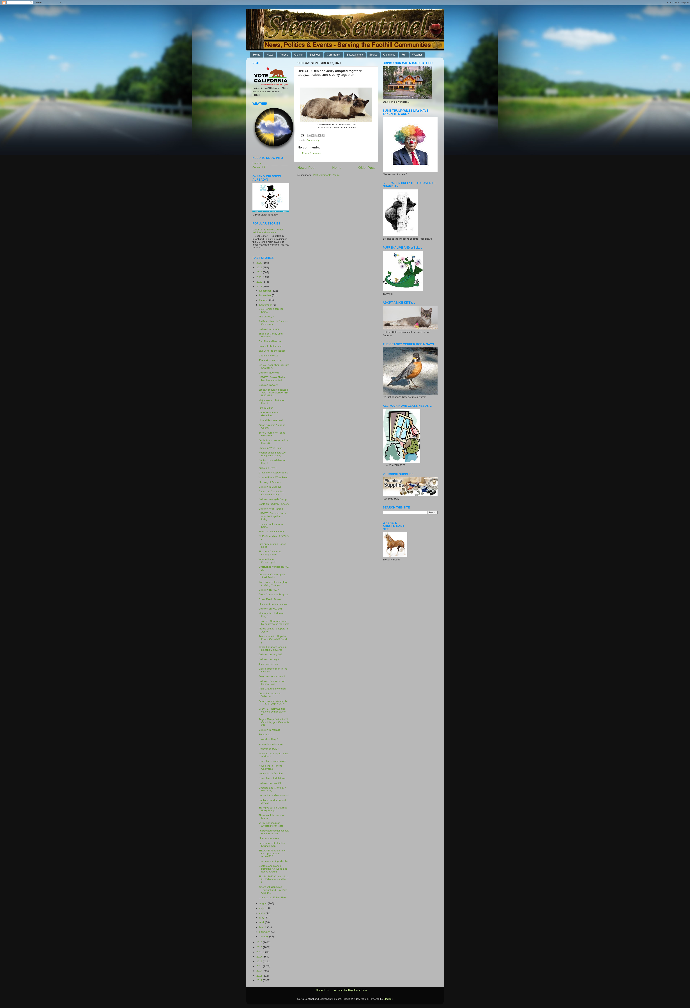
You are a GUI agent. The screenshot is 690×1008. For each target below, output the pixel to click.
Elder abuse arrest (269, 838)
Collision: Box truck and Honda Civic (272, 682)
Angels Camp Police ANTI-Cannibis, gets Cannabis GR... (274, 722)
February (264, 932)
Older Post (366, 167)
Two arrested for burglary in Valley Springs (273, 583)
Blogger (388, 999)
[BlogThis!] (312, 135)
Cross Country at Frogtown (274, 594)
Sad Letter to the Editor (272, 350)
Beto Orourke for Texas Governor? (272, 434)
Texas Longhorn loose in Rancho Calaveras (273, 648)
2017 (259, 956)
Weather (417, 54)
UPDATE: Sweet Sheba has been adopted (272, 379)
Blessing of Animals (269, 482)
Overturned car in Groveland (269, 414)
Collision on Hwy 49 (270, 783)
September (266, 305)
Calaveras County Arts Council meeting (271, 493)
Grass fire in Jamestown (272, 761)
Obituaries (389, 54)
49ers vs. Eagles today (271, 531)
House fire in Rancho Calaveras (270, 767)
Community (334, 54)
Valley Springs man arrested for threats (271, 824)
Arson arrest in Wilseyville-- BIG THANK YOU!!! (274, 702)
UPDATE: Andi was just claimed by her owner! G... (272, 711)
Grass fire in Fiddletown (272, 778)
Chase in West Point (270, 448)
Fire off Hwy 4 (266, 316)
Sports (373, 54)
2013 (259, 975)
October (264, 300)
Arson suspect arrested (272, 676)
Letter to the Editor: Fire (272, 897)
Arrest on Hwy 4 (268, 468)
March (263, 927)
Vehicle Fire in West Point (273, 477)
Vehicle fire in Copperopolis (267, 560)
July (261, 908)
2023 (259, 277)
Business (315, 54)
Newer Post (306, 167)
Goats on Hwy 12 (268, 355)
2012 (259, 980)
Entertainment (355, 54)
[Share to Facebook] (319, 135)
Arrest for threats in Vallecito (269, 695)
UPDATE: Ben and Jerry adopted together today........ (272, 516)
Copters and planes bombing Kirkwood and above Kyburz (273, 869)
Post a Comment (311, 153)
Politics (284, 54)
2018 (259, 952)
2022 (259, 281)
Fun (404, 54)
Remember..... (267, 734)
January (264, 936)
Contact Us (322, 990)
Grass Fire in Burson (270, 599)
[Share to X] (316, 135)
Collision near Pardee (271, 508)
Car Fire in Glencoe (270, 341)
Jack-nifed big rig (268, 664)
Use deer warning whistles (273, 861)
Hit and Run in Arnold (271, 420)
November (265, 295)
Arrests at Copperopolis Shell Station (272, 576)
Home (256, 54)
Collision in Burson (269, 329)
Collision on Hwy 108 (270, 608)
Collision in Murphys (270, 486)
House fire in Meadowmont (274, 795)
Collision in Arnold (269, 372)
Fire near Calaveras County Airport (270, 553)
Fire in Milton (266, 408)
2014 (259, 971)
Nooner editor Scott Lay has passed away (272, 454)
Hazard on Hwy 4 (268, 739)
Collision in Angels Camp (273, 499)
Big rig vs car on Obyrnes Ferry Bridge (273, 809)
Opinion (298, 54)
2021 (259, 286)
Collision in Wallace (269, 729)
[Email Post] (302, 135)
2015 (259, 966)
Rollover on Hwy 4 (269, 748)
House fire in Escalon (271, 773)
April (262, 922)
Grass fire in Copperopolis (273, 472)
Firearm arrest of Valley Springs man (272, 844)
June (262, 913)
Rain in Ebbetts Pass (270, 346)
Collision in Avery (268, 385)
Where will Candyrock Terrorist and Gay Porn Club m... (273, 890)
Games (256, 163)
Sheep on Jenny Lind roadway (271, 335)
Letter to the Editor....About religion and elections (267, 231)
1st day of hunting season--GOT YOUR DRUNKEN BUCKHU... (274, 392)
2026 (259, 263)
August (263, 903)
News (270, 54)
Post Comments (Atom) (326, 175)
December (265, 290)
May (262, 917)
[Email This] (309, 135)
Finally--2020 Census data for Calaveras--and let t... (274, 879)
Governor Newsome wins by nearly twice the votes (274, 622)
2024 (259, 272)
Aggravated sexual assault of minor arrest (274, 832)
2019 (259, 947)
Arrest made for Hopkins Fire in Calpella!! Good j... (273, 639)
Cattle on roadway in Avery (274, 504)
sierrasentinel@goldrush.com (350, 990)
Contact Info (259, 167)
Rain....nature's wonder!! (272, 688)
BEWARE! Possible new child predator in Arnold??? (272, 853)
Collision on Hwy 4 (269, 589)
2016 (259, 961)
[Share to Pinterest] (323, 135)
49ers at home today (270, 360)
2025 (259, 267)
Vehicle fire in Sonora (271, 744)
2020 (259, 942)
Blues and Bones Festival (273, 604)
